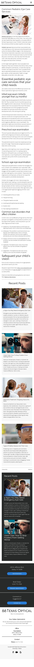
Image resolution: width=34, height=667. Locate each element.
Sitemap (20, 648)
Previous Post (4, 469)
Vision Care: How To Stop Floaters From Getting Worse (15, 355)
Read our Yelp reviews (10, 277)
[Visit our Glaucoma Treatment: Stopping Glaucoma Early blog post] (17, 387)
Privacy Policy (15, 648)
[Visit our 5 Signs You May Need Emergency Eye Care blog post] (17, 298)
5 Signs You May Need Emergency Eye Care (16, 310)
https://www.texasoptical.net (24, 268)
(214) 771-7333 (16, 269)
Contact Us (17, 603)
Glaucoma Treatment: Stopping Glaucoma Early (16, 400)
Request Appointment (17, 588)
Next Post (30, 469)
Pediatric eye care (6, 36)
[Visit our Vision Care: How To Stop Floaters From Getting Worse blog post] (17, 343)
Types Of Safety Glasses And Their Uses (15, 446)
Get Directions (17, 573)
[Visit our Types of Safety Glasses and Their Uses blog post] (17, 434)
